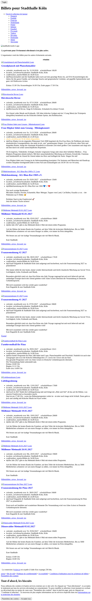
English (13, 18)
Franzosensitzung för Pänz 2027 (17, 488)
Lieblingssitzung (9, 381)
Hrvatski (14, 35)
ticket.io (17, 570)
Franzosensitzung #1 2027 (14, 299)
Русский (14, 31)
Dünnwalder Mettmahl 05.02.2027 (18, 526)
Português (14, 38)
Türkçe (13, 33)
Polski (13, 25)
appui (3, 574)
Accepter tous (26, 599)
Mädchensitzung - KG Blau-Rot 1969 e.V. (21, 175)
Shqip (13, 40)
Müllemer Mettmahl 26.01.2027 (16, 449)
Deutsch (14, 16)
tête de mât (11, 574)
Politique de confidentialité (27, 574)
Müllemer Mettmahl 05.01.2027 (16, 214)
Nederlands (15, 23)
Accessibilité (43, 574)
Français (14, 20)
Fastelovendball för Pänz (13, 344)
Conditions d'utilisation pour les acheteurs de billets (69, 574)
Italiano (13, 27)
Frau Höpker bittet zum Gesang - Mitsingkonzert (25, 128)
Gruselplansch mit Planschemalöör (18, 66)
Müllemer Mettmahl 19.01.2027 (16, 411)
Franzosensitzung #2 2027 (14, 252)
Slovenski (14, 42)
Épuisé (3, 336)
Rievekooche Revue (10, 98)
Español (14, 29)
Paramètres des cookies (9, 576)
